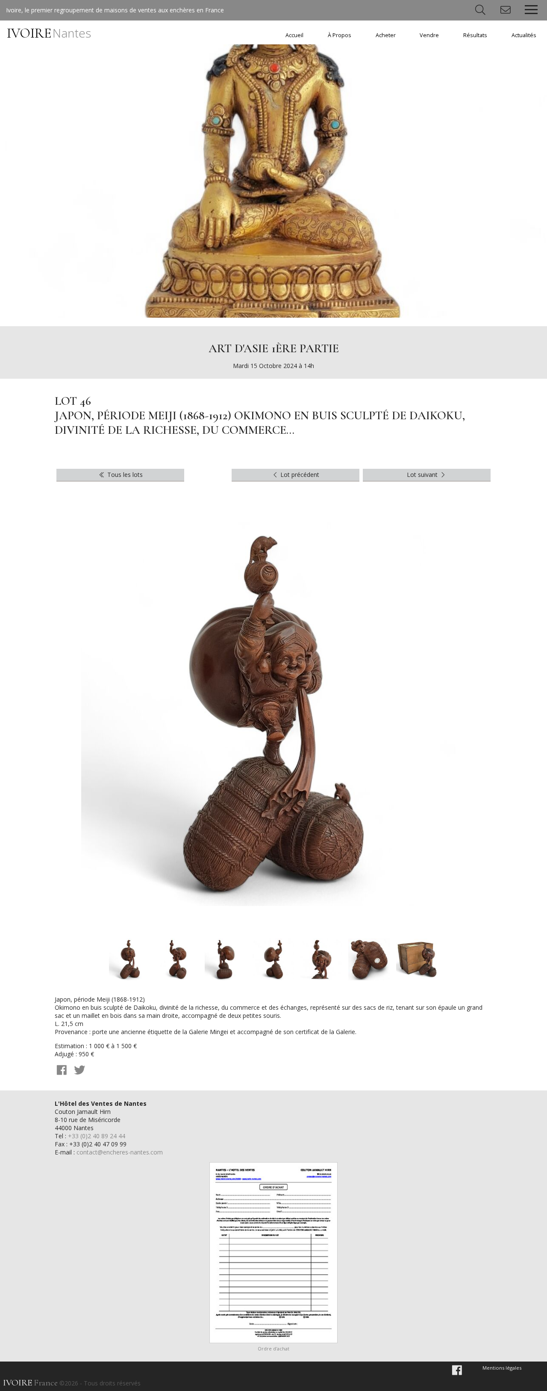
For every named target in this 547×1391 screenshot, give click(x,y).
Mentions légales (501, 1368)
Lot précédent (299, 474)
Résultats (475, 35)
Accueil (294, 35)
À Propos (339, 35)
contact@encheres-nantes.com (119, 1152)
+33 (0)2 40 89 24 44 (96, 1136)
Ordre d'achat (273, 1348)
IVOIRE (49, 33)
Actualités (524, 35)
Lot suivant (423, 474)
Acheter (386, 35)
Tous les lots (124, 474)
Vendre (429, 35)
